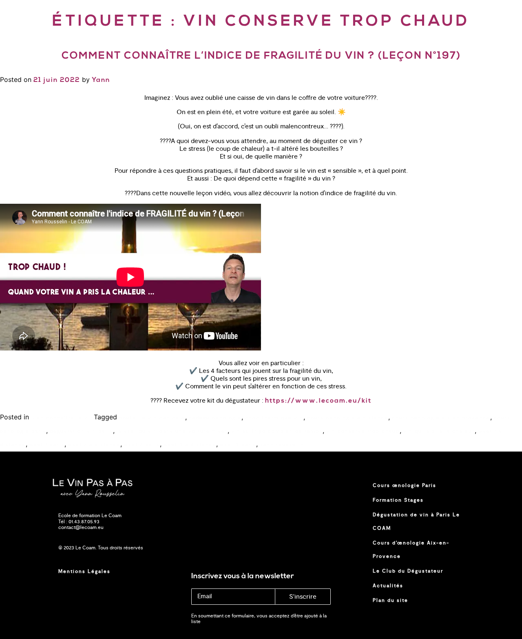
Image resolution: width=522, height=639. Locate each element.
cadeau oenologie (215, 417)
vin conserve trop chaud (363, 431)
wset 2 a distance (94, 444)
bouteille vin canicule (152, 417)
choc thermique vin (274, 417)
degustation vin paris (81, 431)
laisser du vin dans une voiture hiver (172, 431)
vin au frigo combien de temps (277, 431)
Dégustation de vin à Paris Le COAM (416, 521)
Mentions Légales (84, 571)
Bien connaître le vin (62, 417)
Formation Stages (398, 500)
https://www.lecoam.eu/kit (318, 401)
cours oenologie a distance (347, 417)
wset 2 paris (142, 444)
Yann (101, 80)
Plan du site (390, 600)
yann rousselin (282, 444)
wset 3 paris (238, 444)
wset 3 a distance (190, 444)
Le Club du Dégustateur (408, 571)
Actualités (388, 585)
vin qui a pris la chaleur (439, 431)
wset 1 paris (46, 444)
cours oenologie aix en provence (441, 417)
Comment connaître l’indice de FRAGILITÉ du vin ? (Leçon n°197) (261, 56)
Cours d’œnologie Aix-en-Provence (411, 550)
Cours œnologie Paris (404, 485)
